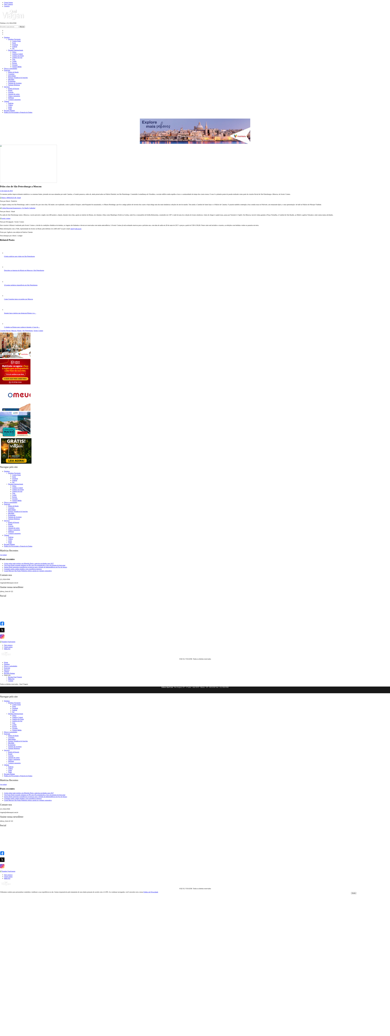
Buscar (22, 27)
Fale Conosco (8, 4)
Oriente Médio (17, 67)
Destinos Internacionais (15, 50)
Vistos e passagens (14, 96)
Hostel (10, 90)
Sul (13, 48)
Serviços (7, 87)
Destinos (7, 37)
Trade (10, 109)
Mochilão (11, 79)
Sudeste (14, 46)
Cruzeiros (11, 74)
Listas (10, 107)
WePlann (11, 98)
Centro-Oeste (16, 41)
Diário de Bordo (13, 72)
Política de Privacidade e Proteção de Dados (18, 112)
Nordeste (15, 45)
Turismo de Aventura (15, 83)
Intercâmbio (12, 76)
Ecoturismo (11, 81)
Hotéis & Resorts (13, 88)
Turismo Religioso (14, 85)
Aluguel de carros (14, 94)
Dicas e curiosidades (10, 68)
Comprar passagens (14, 99)
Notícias (10, 103)
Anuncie (7, 6)
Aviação (10, 92)
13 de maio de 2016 (6, 191)
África (14, 52)
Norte (14, 43)
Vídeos (10, 105)
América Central (17, 54)
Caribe (14, 61)
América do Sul (17, 57)
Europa (14, 63)
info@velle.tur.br (75, 229)
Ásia (13, 59)
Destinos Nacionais (14, 39)
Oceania (14, 65)
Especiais (7, 70)
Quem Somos (8, 2)
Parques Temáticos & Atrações (18, 78)
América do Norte (18, 56)
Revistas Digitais (9, 110)
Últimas (6, 101)
